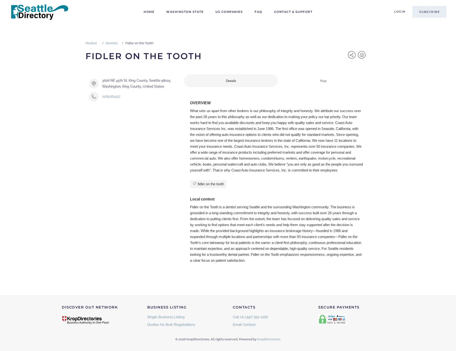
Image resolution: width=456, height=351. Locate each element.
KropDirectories (268, 339)
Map (323, 81)
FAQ (258, 12)
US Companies (229, 12)
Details (231, 81)
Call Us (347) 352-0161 (250, 317)
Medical (91, 43)
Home (149, 12)
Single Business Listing (166, 317)
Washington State (185, 12)
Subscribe (429, 12)
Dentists (112, 43)
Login (400, 11)
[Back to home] (39, 12)
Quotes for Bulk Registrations (171, 325)
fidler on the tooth (210, 184)
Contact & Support (293, 12)
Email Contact (244, 325)
